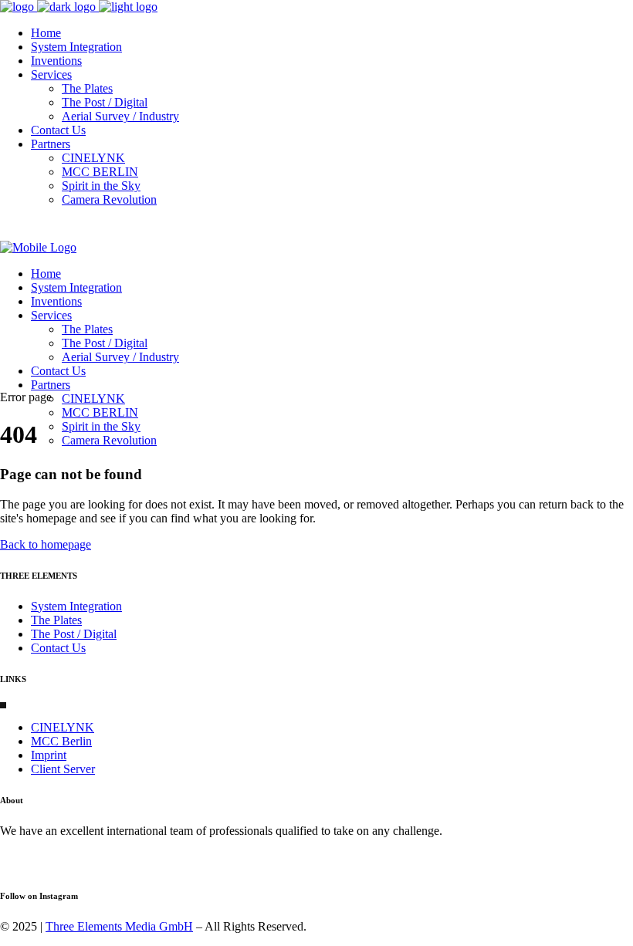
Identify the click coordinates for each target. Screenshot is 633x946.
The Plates (56, 620)
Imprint (48, 755)
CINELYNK (62, 727)
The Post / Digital (74, 633)
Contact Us (58, 647)
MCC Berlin (61, 741)
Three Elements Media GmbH (119, 926)
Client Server (63, 768)
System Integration (76, 606)
